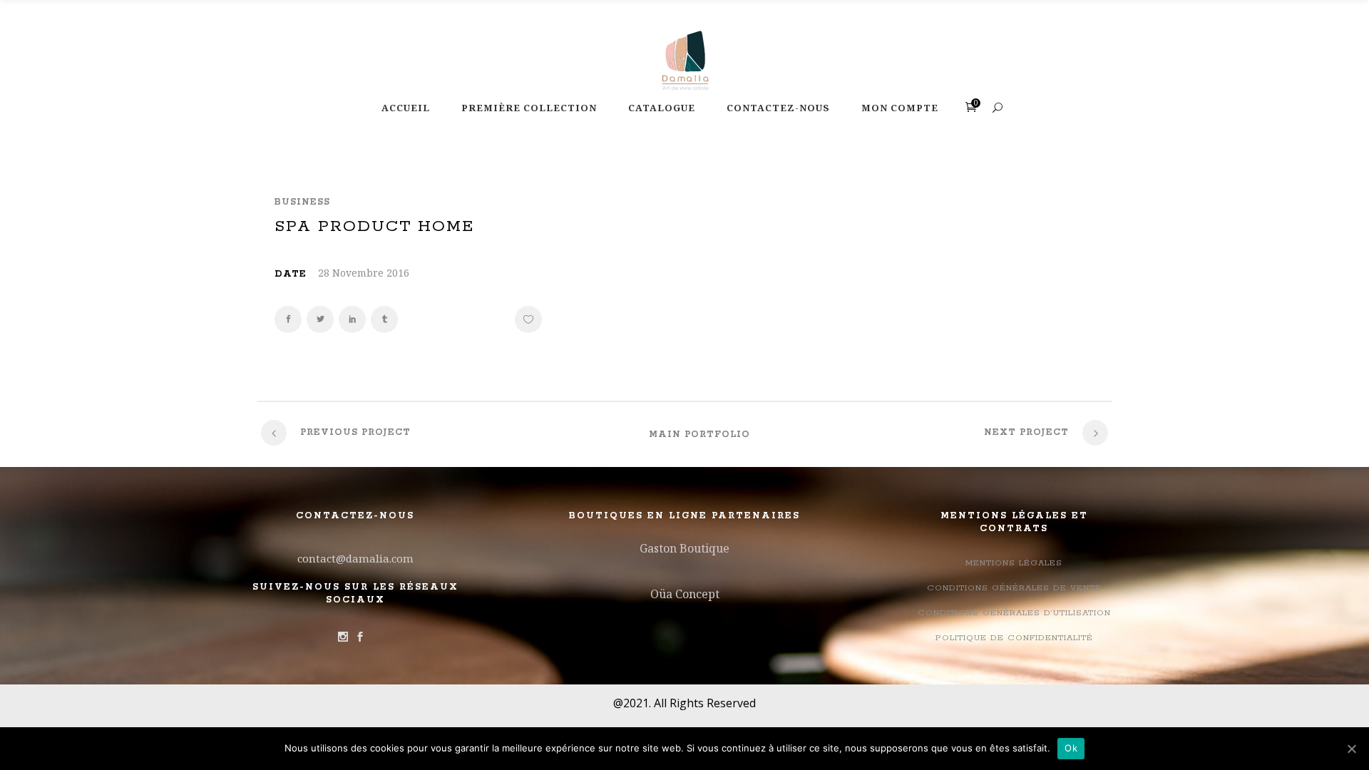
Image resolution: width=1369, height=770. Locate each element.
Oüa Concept (684, 594)
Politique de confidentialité (1014, 637)
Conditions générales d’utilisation (1014, 612)
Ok (1071, 748)
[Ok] (1351, 748)
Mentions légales (1013, 563)
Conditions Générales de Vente (1014, 587)
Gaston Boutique (684, 548)
